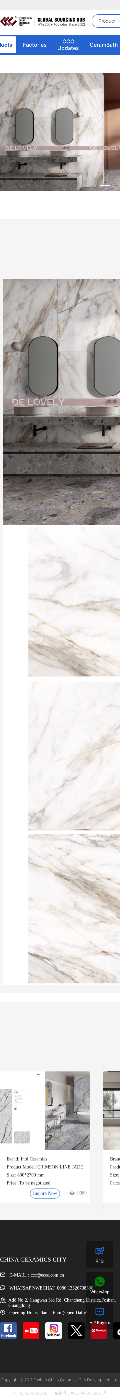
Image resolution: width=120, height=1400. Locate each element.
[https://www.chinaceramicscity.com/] (42, 21)
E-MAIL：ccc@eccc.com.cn (36, 1275)
